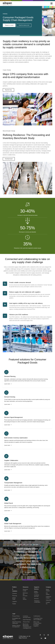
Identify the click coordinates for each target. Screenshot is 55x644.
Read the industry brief (24, 25)
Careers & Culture (48, 597)
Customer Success (36, 595)
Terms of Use (26, 621)
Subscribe (48, 600)
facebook (40, 635)
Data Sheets (24, 598)
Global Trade (14, 598)
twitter (44, 635)
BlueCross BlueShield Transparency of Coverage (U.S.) (27, 626)
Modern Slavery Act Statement (16, 626)
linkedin (41, 638)
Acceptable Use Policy (16, 619)
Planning (14, 595)
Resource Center (25, 590)
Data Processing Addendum (16, 622)
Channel (14, 593)
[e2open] (7, 3)
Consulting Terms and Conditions (38, 619)
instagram (48, 635)
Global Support (36, 592)
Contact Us (48, 603)
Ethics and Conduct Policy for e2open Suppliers (37, 624)
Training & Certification (37, 601)
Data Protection (27, 619)
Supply (14, 603)
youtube (45, 638)
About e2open (48, 590)
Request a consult (9, 25)
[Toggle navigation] (51, 4)
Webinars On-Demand (25, 594)
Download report (9, 158)
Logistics (14, 601)
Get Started (27, 572)
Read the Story (8, 89)
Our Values (47, 593)
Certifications (37, 616)
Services (36, 598)
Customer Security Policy (27, 616)
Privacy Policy (16, 616)
